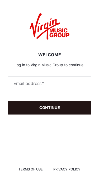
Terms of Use (30, 169)
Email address (28, 83)
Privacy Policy (67, 169)
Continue (49, 107)
